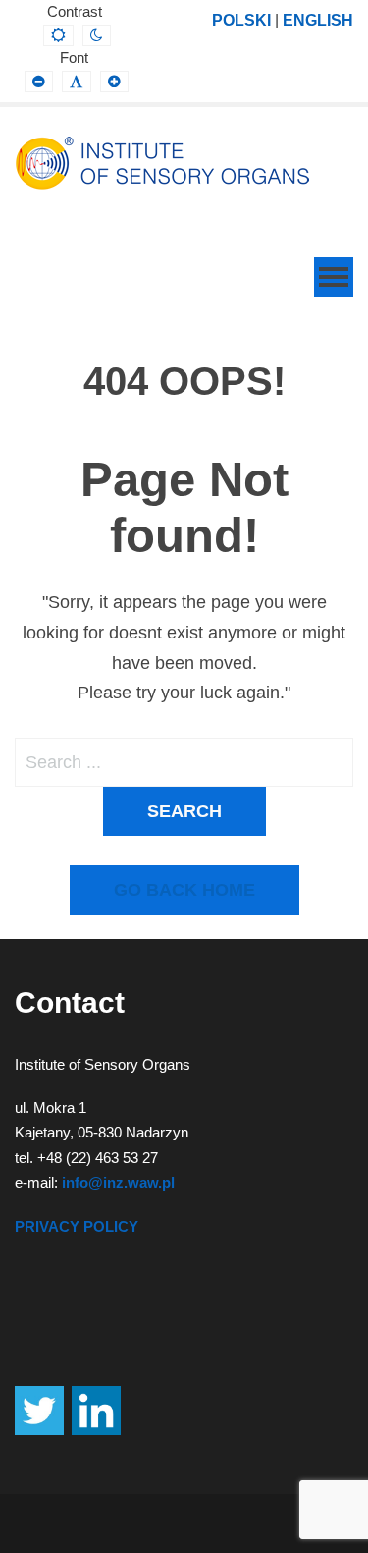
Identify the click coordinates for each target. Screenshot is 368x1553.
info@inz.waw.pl (118, 1182)
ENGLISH (318, 19)
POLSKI (241, 19)
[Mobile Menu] (333, 277)
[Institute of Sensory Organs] (162, 163)
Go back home (184, 890)
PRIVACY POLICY (76, 1226)
